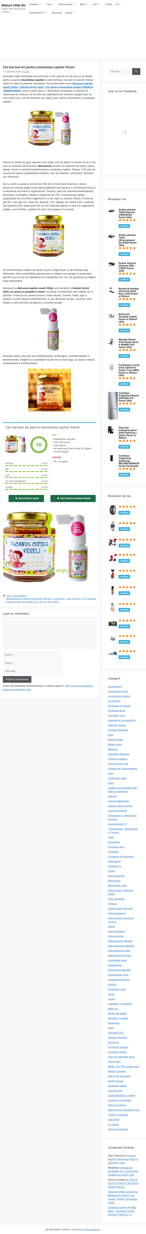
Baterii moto (115, 744)
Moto (111, 1027)
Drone (111, 871)
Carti (110, 773)
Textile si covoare (118, 1114)
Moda (82, 4)
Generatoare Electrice (120, 908)
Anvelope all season (119, 705)
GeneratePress (92, 1229)
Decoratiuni (114, 861)
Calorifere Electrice (118, 754)
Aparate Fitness (117, 725)
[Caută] (136, 71)
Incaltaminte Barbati (119, 970)
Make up (113, 1008)
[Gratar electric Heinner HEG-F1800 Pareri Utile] (111, 265)
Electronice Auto (117, 885)
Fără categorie (116, 898)
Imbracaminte (116, 936)
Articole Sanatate (118, 730)
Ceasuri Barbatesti (118, 801)
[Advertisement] (73, 38)
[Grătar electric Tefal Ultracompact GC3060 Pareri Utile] (111, 238)
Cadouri (68, 12)
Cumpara (124, 226)
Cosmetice (34, 4)
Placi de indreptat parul (121, 1056)
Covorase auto (116, 847)
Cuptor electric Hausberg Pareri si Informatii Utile (123, 1159)
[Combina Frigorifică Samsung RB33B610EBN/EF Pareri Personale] (111, 460)
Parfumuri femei (117, 1052)
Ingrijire (112, 984)
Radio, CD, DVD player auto (123, 1066)
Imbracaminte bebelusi (121, 945)
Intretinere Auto (117, 989)
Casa (48, 4)
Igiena (111, 926)
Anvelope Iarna (116, 710)
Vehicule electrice (118, 1129)
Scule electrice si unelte (121, 1095)
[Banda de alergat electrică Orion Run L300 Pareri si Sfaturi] (111, 292)
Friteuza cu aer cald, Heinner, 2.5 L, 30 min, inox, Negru (32, 602)
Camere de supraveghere (122, 768)
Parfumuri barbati (118, 1047)
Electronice (57, 12)
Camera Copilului (117, 759)
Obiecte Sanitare (117, 1037)
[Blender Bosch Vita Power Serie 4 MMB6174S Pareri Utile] (111, 344)
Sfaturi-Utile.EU (13, 5)
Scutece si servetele (119, 1100)
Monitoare (113, 1023)
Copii (117, 4)
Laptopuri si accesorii (120, 1003)
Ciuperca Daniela (117, 1207)
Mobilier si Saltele (118, 1018)
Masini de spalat (117, 1013)
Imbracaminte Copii (119, 950)
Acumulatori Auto (118, 691)
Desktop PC (114, 866)
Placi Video (114, 1061)
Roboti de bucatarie (119, 1076)
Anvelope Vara (116, 715)
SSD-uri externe (117, 1105)
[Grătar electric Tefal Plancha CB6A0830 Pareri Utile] (111, 212)
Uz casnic (113, 1124)
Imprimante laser (117, 960)
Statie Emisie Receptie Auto (124, 1110)
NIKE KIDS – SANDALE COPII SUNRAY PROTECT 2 (122, 1211)
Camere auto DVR (118, 763)
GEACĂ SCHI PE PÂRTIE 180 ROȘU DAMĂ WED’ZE (123, 1183)
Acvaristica (114, 701)
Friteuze (112, 903)
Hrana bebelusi (19, 595)
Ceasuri (112, 796)
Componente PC (36, 12)
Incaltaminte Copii (118, 974)
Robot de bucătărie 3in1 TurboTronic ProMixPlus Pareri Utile (123, 1171)
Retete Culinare (117, 1071)
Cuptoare (113, 851)
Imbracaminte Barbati (120, 941)
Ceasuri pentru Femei (120, 805)
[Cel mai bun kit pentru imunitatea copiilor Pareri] (15, 445)
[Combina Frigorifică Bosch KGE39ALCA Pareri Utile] (113, 418)
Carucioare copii (117, 778)
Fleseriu (112, 1191)
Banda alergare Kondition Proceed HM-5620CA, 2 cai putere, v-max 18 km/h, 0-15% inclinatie (51, 598)
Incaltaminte (115, 965)
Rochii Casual (115, 1081)
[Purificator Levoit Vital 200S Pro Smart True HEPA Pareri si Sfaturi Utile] (111, 370)
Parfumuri (113, 1042)
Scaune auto (115, 1090)
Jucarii (111, 999)
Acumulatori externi (119, 696)
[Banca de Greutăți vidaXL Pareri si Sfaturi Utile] (111, 319)
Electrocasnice (65, 4)
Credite (108, 4)
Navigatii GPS (116, 1032)
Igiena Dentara (116, 931)
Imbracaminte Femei (119, 955)
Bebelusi (113, 749)
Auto (95, 4)
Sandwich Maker (117, 1085)
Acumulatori (115, 686)
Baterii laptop (115, 739)
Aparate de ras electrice (121, 720)
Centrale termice (117, 810)
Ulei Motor (114, 1119)
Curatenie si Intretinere (121, 856)
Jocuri (111, 994)
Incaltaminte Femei (118, 979)
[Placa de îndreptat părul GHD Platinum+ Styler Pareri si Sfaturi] (110, 432)
